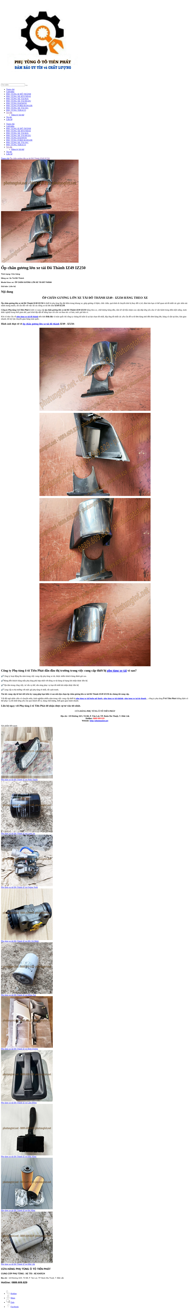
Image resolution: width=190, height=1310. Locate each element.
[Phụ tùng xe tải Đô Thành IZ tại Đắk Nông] (27, 1155)
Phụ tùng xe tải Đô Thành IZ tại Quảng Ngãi (19, 887)
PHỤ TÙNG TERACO (16, 110)
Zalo (12, 1302)
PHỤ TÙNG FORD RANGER (19, 105)
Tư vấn (9, 112)
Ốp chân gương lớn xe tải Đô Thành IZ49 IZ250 (30, 158)
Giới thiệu (10, 92)
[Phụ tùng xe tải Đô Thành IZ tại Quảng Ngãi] (27, 885)
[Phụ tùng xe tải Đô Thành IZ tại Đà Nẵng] (27, 1208)
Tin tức (9, 117)
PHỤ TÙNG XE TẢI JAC (17, 108)
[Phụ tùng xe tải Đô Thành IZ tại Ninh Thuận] (27, 778)
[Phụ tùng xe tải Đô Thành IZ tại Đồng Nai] (27, 993)
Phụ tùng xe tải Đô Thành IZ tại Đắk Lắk (18, 1264)
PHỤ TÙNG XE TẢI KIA (17, 99)
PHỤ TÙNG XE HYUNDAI (18, 96)
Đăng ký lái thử (17, 115)
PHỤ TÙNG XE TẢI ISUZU (18, 101)
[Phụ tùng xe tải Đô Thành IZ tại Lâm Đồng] (27, 1101)
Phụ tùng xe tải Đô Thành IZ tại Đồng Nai (18, 995)
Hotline (14, 1293)
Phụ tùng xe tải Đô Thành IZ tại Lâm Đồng (19, 1103)
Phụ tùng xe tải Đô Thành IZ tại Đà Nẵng (18, 1210)
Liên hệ (9, 119)
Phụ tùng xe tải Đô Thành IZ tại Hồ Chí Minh (20, 941)
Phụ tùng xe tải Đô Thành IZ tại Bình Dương (19, 1049)
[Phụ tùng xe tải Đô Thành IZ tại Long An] (27, 832)
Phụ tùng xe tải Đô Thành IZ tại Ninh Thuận (19, 779)
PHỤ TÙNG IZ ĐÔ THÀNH (18, 94)
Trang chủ (10, 89)
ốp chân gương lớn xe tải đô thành (41, 323)
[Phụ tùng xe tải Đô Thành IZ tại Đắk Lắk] (27, 1262)
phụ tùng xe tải (117, 670)
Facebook (15, 1307)
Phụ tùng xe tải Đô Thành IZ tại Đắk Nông (18, 1156)
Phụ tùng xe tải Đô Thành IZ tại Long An (18, 833)
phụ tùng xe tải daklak (113, 698)
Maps (13, 1298)
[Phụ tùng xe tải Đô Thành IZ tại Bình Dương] (27, 1047)
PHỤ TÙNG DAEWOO (16, 103)
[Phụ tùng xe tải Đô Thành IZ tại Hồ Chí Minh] (27, 939)
